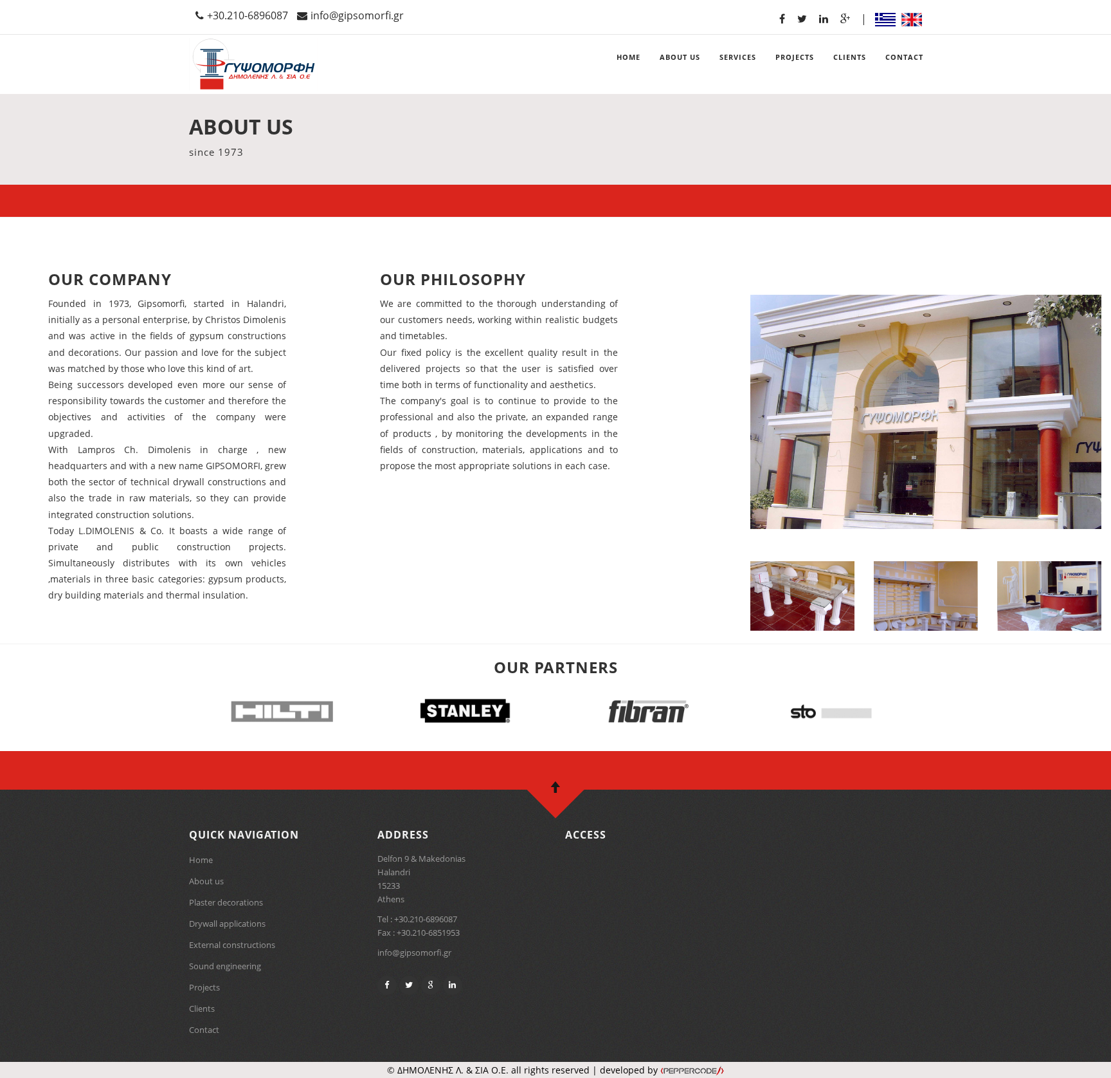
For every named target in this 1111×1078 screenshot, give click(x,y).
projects (794, 57)
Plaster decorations (226, 902)
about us (680, 57)
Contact (204, 1030)
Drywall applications (227, 923)
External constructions (232, 945)
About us (206, 881)
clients (849, 57)
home (628, 57)
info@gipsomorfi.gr (357, 15)
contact (904, 57)
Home (201, 860)
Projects (204, 987)
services (737, 57)
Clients (202, 1008)
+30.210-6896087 (247, 15)
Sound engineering (225, 966)
